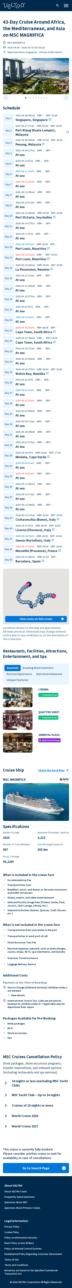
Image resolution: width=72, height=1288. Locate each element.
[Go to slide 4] (33, 97)
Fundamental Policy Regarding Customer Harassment (33, 1253)
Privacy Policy (11, 1226)
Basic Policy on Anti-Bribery (19, 1242)
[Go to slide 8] (43, 97)
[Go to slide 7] (41, 97)
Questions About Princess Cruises (22, 1207)
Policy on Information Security (20, 1237)
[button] (54, 594)
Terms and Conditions (16, 1264)
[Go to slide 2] (28, 97)
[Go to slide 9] (46, 97)
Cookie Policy (11, 1232)
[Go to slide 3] (30, 97)
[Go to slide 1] (25, 98)
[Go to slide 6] (38, 97)
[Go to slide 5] (36, 97)
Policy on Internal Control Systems (23, 1248)
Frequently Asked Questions (19, 1196)
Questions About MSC (16, 1202)
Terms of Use (11, 1259)
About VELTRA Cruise (15, 1191)
